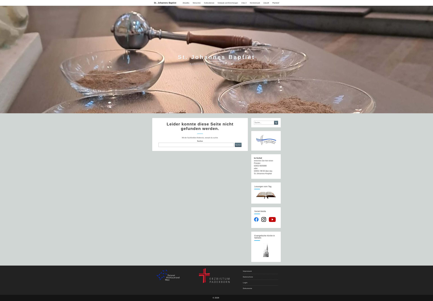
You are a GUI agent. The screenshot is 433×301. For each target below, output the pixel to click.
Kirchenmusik (255, 3)
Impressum (247, 271)
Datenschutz (248, 277)
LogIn (245, 283)
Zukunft (266, 3)
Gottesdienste (209, 3)
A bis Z (243, 3)
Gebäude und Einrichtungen (228, 3)
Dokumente (247, 288)
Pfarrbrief (275, 3)
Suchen (200, 141)
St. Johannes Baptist (165, 3)
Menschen (197, 3)
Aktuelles (186, 3)
